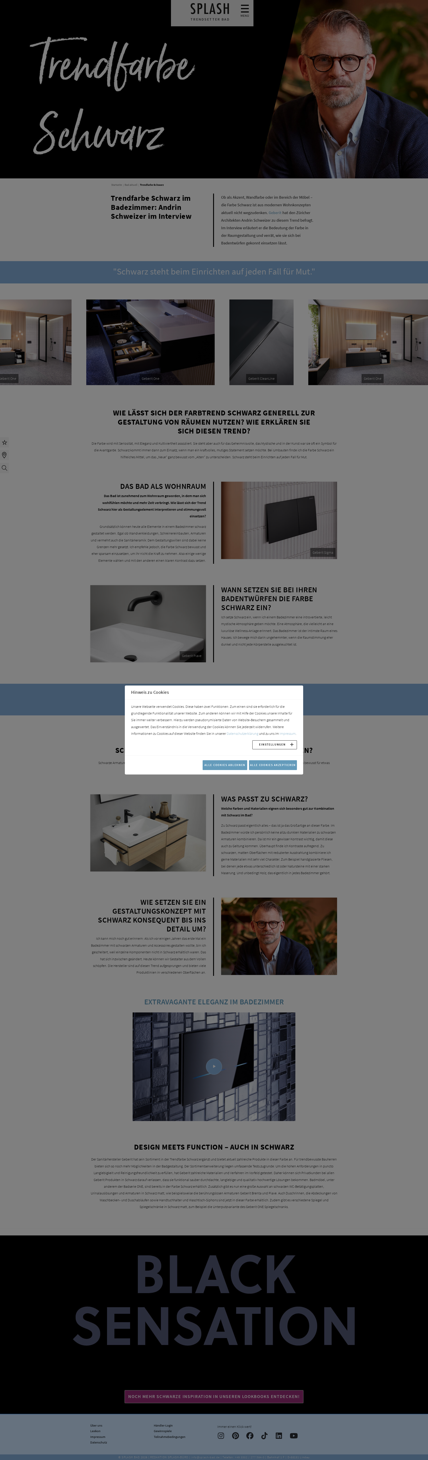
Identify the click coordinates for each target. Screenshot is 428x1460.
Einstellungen (272, 744)
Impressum (288, 733)
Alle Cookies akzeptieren (273, 765)
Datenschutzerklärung (242, 733)
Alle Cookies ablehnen (224, 765)
